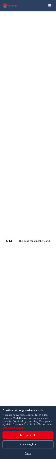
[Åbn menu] (50, 5)
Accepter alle (28, 435)
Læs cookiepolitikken (13, 427)
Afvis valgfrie (28, 444)
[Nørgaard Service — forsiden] (10, 5)
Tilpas (28, 453)
